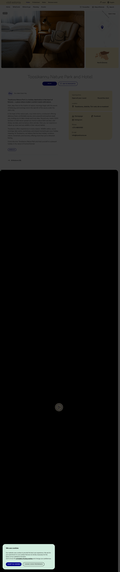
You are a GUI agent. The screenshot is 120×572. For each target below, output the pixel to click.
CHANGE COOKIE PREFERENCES (33, 564)
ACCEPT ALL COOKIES (14, 564)
